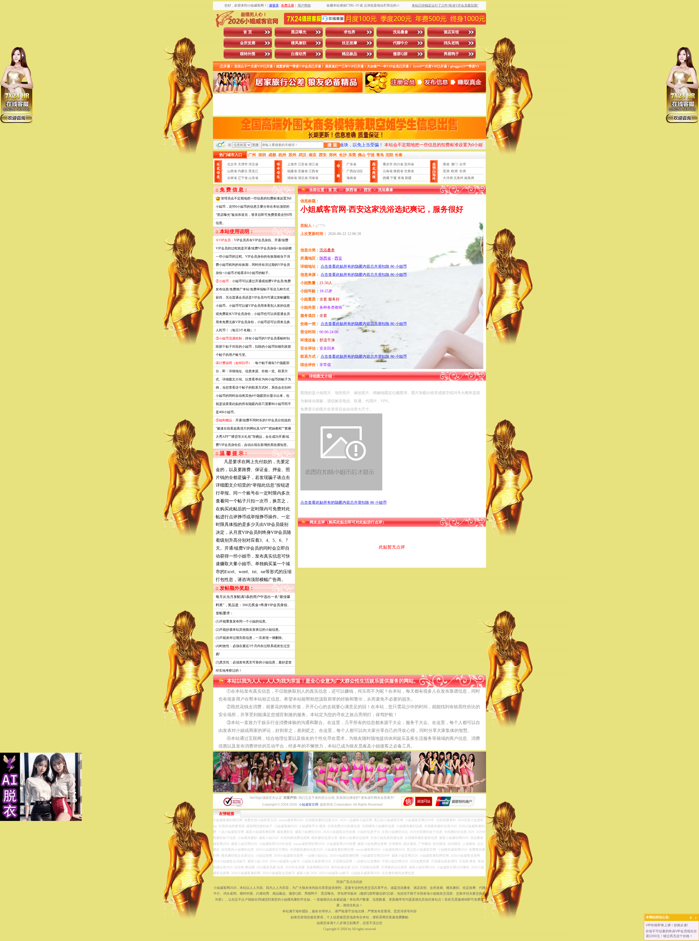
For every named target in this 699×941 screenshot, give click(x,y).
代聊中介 (400, 43)
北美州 (458, 178)
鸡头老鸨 (451, 43)
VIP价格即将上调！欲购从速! (667, 925)
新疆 (408, 178)
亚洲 (446, 171)
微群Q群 (400, 54)
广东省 (351, 164)
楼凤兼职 (298, 43)
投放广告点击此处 (349, 882)
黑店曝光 (298, 32)
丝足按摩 (349, 43)
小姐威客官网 (308, 804)
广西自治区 (354, 171)
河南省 (313, 178)
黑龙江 (253, 171)
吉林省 (232, 178)
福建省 (292, 171)
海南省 (351, 178)
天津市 (243, 164)
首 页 (247, 32)
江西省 (313, 171)
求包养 (349, 32)
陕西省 (398, 171)
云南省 (388, 171)
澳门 (454, 164)
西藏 (386, 178)
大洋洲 (448, 178)
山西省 (232, 171)
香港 (446, 164)
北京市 (232, 164)
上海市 (292, 164)
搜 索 (332, 145)
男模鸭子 (451, 54)
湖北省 (303, 178)
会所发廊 (247, 43)
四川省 (398, 164)
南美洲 (469, 178)
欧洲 (454, 171)
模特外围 (247, 54)
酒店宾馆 (451, 32)
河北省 (253, 164)
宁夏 (393, 178)
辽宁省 (243, 178)
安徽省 (303, 171)
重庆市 (388, 164)
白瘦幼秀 (298, 54)
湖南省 (292, 178)
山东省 (253, 178)
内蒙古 (243, 171)
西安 (367, 190)
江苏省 (303, 164)
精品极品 (349, 54)
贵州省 (409, 164)
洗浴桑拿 (400, 32)
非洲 (462, 171)
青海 (401, 178)
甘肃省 (409, 171)
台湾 (462, 164)
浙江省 (313, 164)
